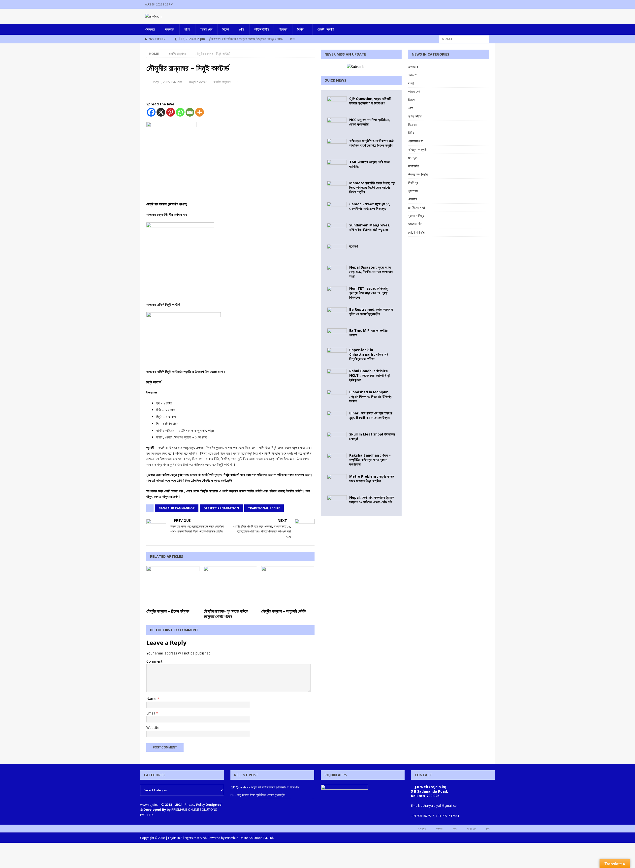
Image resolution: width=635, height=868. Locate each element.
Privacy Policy (195, 804)
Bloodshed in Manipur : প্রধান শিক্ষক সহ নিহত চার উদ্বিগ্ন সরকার (370, 396)
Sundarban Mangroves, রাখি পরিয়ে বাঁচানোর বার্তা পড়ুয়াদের (369, 227)
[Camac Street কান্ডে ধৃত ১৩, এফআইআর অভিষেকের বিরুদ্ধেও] (337, 209)
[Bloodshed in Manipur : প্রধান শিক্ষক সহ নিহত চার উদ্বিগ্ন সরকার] (337, 397)
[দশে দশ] (337, 251)
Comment (154, 661)
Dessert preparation (221, 508)
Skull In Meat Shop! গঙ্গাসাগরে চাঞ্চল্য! (372, 436)
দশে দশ (353, 246)
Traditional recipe (264, 508)
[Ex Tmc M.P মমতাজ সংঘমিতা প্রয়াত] (337, 334)
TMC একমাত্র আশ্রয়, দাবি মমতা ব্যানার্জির (369, 164)
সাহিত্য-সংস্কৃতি (417, 149)
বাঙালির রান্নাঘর (222, 82)
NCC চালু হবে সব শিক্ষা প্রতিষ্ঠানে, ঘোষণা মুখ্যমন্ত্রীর (369, 121)
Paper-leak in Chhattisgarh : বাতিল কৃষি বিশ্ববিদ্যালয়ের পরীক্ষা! (368, 354)
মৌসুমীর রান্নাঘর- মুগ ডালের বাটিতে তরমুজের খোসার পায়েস (226, 613)
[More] (199, 112)
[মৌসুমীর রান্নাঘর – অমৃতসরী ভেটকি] (288, 586)
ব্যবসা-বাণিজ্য (416, 215)
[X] (161, 112)
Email (151, 713)
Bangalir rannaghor (177, 508)
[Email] (190, 112)
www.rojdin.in (150, 804)
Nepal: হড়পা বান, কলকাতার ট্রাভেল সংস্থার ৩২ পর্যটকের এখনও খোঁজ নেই (371, 499)
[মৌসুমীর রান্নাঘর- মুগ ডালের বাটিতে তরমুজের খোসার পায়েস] (230, 586)
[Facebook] (471, 4)
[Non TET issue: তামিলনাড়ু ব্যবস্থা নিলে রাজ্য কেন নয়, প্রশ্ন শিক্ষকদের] (337, 293)
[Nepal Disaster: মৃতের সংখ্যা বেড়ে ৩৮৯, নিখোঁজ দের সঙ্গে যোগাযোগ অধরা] (337, 272)
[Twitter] (481, 4)
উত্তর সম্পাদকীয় (418, 174)
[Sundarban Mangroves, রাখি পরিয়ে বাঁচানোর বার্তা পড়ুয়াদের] (337, 230)
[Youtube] (490, 4)
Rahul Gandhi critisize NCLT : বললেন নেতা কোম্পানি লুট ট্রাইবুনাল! (369, 375)
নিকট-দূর (413, 182)
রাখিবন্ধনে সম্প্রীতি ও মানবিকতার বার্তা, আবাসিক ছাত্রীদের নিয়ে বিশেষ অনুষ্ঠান (372, 143)
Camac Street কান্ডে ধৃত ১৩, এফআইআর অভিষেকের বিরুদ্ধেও (369, 206)
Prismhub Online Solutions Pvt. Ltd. (249, 838)
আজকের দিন (415, 223)
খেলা (241, 29)
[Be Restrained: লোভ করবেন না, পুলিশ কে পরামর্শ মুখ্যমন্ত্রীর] (337, 314)
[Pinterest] (170, 112)
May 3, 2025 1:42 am (167, 82)
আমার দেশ (206, 29)
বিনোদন (283, 29)
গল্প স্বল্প (412, 157)
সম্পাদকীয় (413, 166)
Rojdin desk (198, 82)
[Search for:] (464, 38)
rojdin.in (174, 838)
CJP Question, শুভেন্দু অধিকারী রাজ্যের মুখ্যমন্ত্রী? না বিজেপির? (370, 100)
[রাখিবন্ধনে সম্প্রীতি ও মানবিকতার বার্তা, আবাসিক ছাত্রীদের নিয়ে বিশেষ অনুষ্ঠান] (337, 146)
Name (151, 698)
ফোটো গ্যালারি (326, 29)
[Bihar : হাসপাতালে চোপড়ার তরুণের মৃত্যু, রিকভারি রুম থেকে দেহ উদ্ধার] (337, 418)
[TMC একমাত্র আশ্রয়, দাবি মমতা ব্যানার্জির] (337, 167)
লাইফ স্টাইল (261, 29)
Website (152, 727)
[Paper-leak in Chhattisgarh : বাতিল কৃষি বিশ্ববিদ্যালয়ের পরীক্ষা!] (337, 355)
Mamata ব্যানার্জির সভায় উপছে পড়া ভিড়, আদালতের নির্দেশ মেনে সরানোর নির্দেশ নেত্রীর (372, 187)
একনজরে (150, 29)
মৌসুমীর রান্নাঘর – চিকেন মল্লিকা (167, 611)
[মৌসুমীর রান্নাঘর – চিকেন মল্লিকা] (173, 586)
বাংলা (187, 29)
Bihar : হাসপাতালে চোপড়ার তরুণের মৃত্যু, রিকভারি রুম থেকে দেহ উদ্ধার (370, 415)
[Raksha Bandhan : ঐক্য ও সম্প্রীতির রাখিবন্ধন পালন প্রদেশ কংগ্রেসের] (337, 460)
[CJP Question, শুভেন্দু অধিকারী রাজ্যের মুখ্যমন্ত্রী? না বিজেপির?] (337, 103)
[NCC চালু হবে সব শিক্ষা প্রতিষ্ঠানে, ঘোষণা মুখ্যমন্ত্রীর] (337, 125)
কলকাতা (169, 29)
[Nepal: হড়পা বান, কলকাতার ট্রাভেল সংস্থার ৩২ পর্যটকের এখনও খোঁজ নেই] (337, 502)
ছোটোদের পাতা (416, 207)
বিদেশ (225, 29)
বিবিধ (300, 29)
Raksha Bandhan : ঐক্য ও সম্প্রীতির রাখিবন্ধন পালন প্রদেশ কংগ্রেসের (370, 459)
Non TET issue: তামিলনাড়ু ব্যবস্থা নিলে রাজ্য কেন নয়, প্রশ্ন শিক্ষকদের (368, 293)
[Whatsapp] (180, 112)
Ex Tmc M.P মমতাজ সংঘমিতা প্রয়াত (368, 332)
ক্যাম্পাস (413, 190)
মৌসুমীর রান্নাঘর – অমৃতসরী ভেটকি (283, 611)
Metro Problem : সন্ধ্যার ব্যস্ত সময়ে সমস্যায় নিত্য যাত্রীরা (371, 478)
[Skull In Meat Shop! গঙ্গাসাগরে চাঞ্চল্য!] (337, 439)
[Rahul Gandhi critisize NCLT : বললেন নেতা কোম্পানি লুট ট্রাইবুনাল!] (337, 376)
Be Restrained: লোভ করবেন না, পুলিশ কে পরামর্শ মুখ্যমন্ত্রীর (371, 311)
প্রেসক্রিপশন (415, 141)
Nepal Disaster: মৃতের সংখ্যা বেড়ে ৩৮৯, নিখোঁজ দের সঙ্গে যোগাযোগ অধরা (371, 272)
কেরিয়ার (412, 199)
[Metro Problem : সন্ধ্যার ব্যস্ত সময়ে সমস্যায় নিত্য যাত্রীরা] (337, 481)
